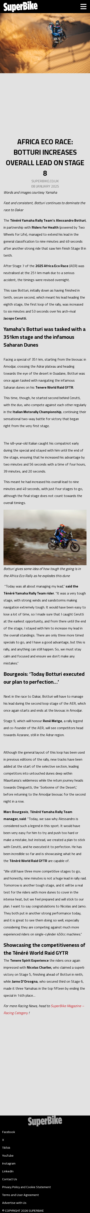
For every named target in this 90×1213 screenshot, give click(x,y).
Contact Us (9, 1179)
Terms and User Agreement (20, 1194)
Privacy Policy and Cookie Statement (26, 1187)
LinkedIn (8, 1171)
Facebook (8, 1132)
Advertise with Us (14, 1202)
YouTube (8, 1155)
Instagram (9, 1163)
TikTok (6, 1147)
